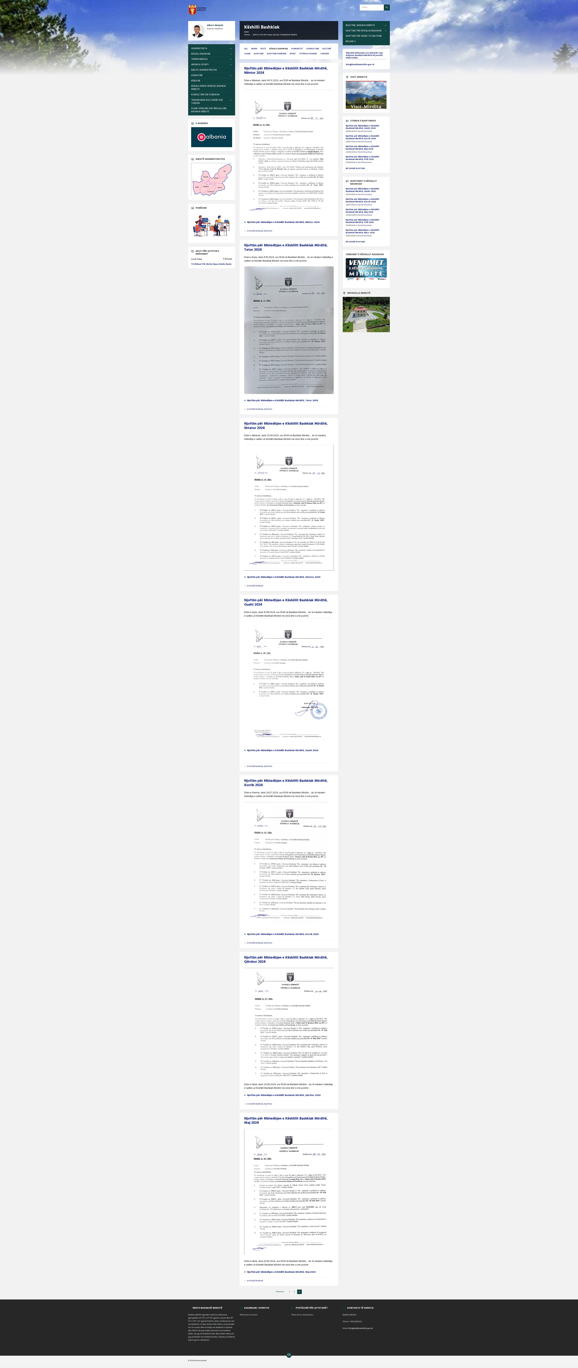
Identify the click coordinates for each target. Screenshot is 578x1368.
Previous (280, 1291)
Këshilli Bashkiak (256, 231)
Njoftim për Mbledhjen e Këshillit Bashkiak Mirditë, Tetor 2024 (286, 248)
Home (247, 35)
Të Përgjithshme (308, 53)
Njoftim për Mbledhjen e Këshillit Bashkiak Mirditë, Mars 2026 (362, 231)
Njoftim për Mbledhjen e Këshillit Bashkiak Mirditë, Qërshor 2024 (286, 960)
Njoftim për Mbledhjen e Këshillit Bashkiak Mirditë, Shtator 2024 (286, 426)
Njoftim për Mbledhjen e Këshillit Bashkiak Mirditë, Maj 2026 (362, 148)
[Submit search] (387, 8)
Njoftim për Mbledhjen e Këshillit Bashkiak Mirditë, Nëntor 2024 (286, 71)
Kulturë (326, 49)
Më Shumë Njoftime (355, 241)
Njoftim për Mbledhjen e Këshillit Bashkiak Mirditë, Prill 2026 (362, 158)
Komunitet (297, 49)
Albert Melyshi (215, 25)
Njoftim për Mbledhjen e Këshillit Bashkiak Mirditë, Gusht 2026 (362, 127)
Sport (293, 53)
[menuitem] (211, 48)
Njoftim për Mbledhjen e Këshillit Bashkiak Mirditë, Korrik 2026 (362, 137)
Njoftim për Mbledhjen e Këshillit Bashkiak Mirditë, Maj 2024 (286, 1121)
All (246, 49)
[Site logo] (197, 15)
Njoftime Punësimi (276, 53)
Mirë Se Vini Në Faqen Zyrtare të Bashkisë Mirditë (275, 35)
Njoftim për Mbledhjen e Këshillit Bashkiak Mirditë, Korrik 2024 (286, 783)
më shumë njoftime (355, 168)
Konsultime (312, 49)
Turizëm (324, 53)
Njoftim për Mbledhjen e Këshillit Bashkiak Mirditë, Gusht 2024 (286, 602)
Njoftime (259, 53)
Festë (263, 49)
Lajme (247, 53)
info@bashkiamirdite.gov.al (360, 1328)
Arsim (254, 49)
